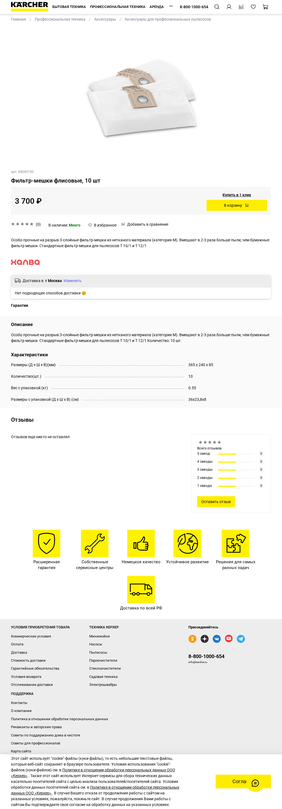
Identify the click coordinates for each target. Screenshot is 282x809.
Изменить (73, 280)
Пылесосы (98, 652)
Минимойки (99, 636)
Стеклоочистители (105, 668)
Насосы (95, 644)
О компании (21, 711)
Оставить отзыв (216, 501)
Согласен (243, 781)
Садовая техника (103, 677)
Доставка (19, 652)
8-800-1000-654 (206, 656)
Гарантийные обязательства (35, 668)
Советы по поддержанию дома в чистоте (45, 735)
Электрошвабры (103, 685)
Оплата (17, 644)
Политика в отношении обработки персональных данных (59, 719)
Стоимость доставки (28, 660)
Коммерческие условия (31, 636)
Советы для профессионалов (35, 743)
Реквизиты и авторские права (36, 727)
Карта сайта (21, 751)
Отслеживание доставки (32, 685)
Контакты (19, 703)
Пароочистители (103, 660)
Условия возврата (26, 677)
